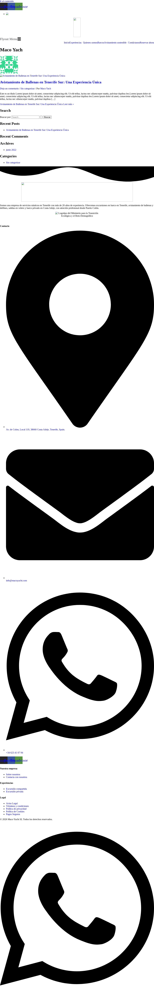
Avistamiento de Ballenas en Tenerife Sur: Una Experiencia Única (50, 82)
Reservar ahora (147, 42)
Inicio (66, 42)
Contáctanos (134, 42)
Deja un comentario (9, 88)
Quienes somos (90, 42)
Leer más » (37, 104)
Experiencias (75, 42)
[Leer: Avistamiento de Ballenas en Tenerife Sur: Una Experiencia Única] (32, 75)
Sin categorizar (27, 88)
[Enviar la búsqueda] (41, 117)
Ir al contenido (7, 1)
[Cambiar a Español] (11, 14)
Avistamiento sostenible (115, 42)
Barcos (100, 42)
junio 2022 (11, 149)
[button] (77, 39)
